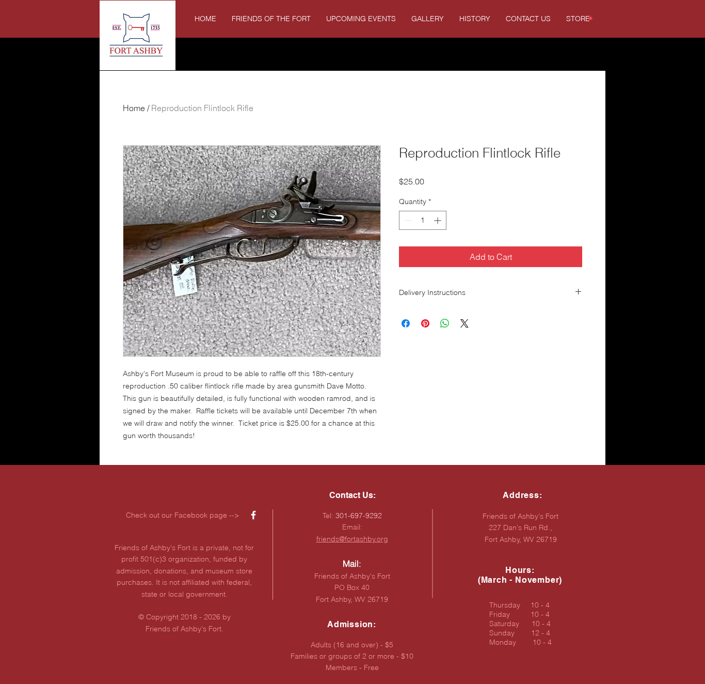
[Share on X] (464, 323)
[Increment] (438, 220)
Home (134, 108)
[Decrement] (406, 220)
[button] (590, 17)
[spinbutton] (422, 220)
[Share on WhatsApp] (445, 323)
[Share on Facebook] (405, 323)
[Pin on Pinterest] (425, 323)
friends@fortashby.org (352, 538)
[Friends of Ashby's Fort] (253, 515)
